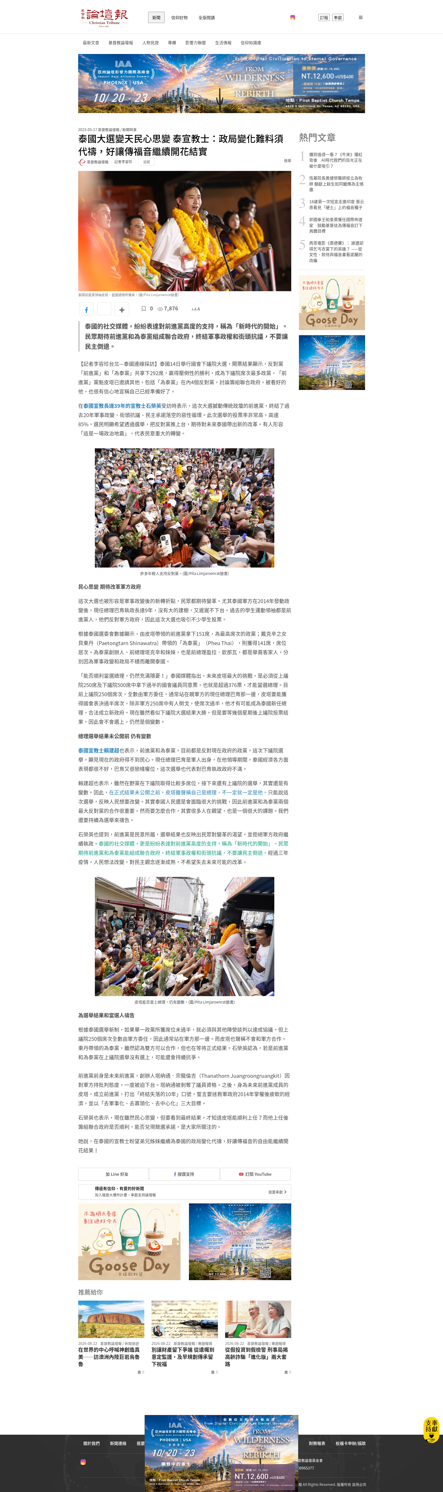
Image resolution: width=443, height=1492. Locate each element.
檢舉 (287, 160)
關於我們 (91, 1443)
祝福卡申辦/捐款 (351, 1443)
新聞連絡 (118, 1443)
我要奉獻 (276, 1191)
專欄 (172, 42)
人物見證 (150, 42)
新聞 (156, 17)
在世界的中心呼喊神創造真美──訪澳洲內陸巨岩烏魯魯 (109, 1357)
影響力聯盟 (195, 42)
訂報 (324, 17)
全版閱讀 (206, 17)
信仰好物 (179, 17)
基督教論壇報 (120, 42)
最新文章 (91, 42)
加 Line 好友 (116, 1174)
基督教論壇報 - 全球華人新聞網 (104, 17)
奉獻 (338, 17)
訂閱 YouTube (258, 1174)
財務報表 (317, 1443)
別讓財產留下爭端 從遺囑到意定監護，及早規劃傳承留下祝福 (183, 1357)
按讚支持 (186, 1174)
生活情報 (223, 42)
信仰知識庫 (251, 42)
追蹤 (146, 161)
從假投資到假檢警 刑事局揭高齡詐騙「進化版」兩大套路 (256, 1357)
